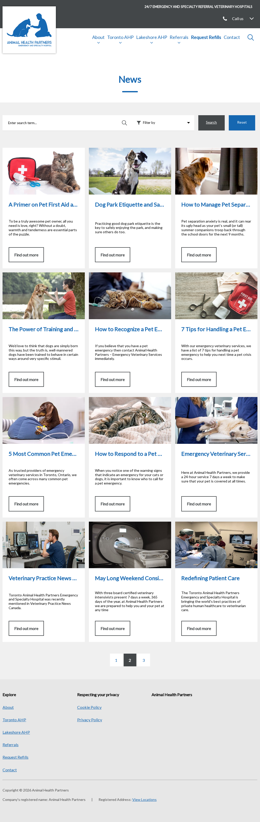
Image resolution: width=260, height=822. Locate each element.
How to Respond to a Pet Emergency (121, 399)
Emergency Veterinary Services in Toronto (211, 399)
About (98, 37)
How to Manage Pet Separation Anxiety (209, 150)
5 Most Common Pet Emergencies (32, 399)
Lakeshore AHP (151, 37)
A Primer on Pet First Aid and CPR (32, 150)
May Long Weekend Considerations (120, 524)
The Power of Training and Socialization (37, 274)
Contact (232, 37)
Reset (242, 122)
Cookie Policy (89, 707)
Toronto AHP (120, 37)
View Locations (144, 799)
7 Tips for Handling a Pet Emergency (207, 274)
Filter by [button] (149, 123)
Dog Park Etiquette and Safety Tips (119, 150)
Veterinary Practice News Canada (32, 524)
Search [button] (211, 122)
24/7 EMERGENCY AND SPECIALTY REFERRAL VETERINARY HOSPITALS (198, 7)
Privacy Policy (89, 719)
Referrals (179, 37)
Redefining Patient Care (196, 524)
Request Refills (206, 37)
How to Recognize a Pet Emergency (120, 274)
